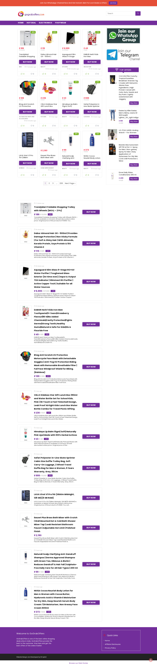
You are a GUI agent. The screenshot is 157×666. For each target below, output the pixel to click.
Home (21, 22)
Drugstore (87, 67)
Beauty (43, 67)
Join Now (113, 3)
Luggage (87, 117)
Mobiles (21, 168)
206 (61, 183)
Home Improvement (47, 168)
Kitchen (65, 67)
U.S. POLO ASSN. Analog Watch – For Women (128, 131)
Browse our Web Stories (78, 663)
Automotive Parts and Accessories (26, 118)
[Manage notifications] (151, 660)
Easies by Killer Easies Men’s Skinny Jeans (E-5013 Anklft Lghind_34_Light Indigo (129, 114)
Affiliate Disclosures (113, 644)
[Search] (138, 13)
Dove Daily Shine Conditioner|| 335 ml (127, 173)
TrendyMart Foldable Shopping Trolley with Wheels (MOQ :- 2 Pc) (27, 57)
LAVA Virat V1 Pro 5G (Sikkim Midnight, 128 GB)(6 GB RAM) (27, 158)
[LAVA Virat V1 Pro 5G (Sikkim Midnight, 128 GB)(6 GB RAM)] (27, 139)
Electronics (45, 22)
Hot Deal (31, 22)
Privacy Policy (110, 648)
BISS (20, 67)
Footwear (60, 22)
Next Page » (70, 183)
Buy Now (27, 62)
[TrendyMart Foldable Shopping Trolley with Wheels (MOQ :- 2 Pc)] (27, 38)
